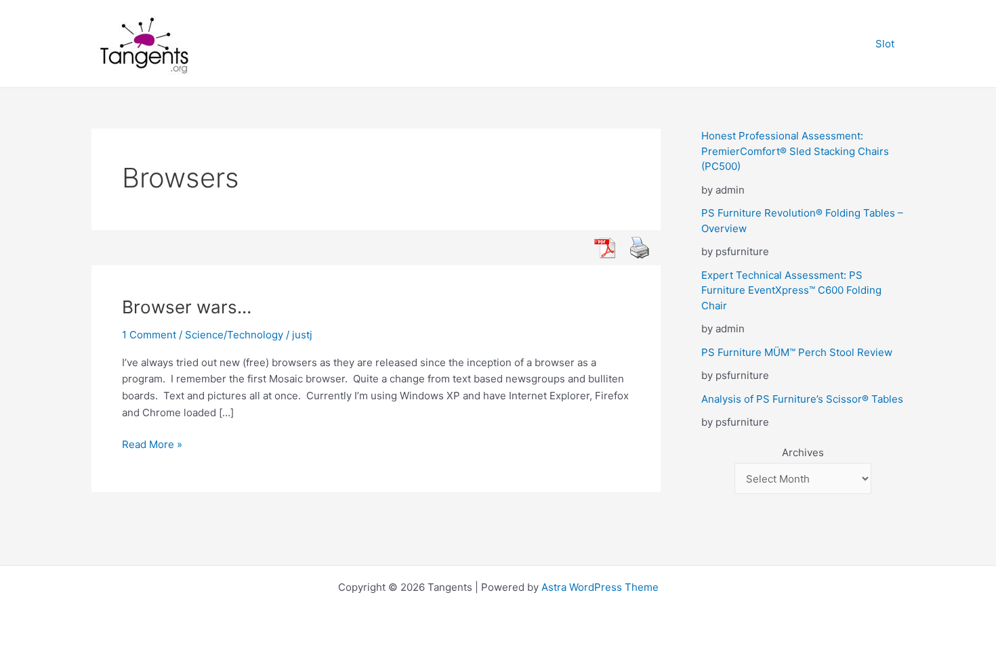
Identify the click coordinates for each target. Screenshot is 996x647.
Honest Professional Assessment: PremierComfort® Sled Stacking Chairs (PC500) (795, 151)
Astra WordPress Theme (600, 587)
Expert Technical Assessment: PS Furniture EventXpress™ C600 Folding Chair (791, 290)
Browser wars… (186, 306)
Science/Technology (234, 334)
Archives (803, 452)
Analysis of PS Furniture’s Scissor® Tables (802, 399)
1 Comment (149, 334)
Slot (884, 43)
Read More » (152, 445)
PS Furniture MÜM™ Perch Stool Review (796, 352)
